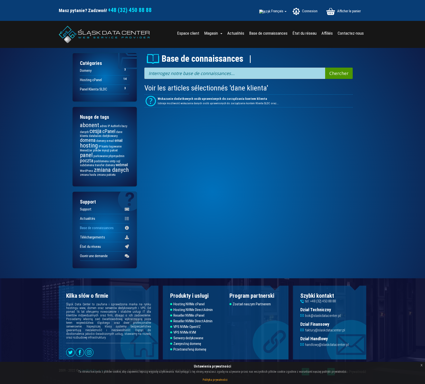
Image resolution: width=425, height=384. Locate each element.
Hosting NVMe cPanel (189, 304)
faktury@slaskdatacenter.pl (325, 330)
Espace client (188, 33)
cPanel (108, 131)
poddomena (101, 161)
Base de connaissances (268, 33)
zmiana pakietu (106, 175)
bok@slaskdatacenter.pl (323, 315)
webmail (122, 164)
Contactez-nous (351, 33)
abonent (89, 125)
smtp (112, 161)
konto (105, 146)
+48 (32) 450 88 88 (130, 10)
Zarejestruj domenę (187, 344)
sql (118, 161)
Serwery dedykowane (188, 338)
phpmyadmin (116, 156)
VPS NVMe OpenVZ (187, 327)
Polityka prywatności (215, 380)
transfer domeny (105, 165)
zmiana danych (111, 169)
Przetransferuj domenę (189, 349)
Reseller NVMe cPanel (188, 315)
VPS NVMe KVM (184, 332)
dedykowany (110, 136)
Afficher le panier (348, 11)
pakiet (114, 150)
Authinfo (116, 126)
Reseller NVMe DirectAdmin (192, 321)
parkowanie (100, 156)
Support (85, 209)
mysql (105, 150)
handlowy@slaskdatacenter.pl (327, 344)
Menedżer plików (90, 150)
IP (100, 146)
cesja (96, 131)
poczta (86, 160)
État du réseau (304, 33)
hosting (89, 145)
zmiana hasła (88, 175)
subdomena (87, 165)
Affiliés (327, 33)
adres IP (105, 126)
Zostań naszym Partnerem (252, 304)
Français (277, 11)
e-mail (110, 141)
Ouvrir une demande (94, 256)
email (118, 140)
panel (86, 155)
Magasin (212, 33)
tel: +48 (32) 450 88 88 (320, 301)
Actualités (235, 33)
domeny (101, 141)
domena (87, 140)
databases (95, 136)
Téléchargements (92, 237)
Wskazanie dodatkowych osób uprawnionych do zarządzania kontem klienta (212, 99)
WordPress (86, 171)
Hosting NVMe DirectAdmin (193, 310)
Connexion (309, 11)
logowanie (115, 146)
